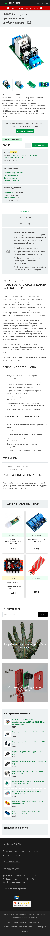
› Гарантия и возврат (25, 927)
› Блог (30, 922)
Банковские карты (10, 178)
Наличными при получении (14, 173)
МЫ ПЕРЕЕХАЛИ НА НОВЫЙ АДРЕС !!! (25, 8)
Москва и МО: (9, 192)
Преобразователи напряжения (29, 155)
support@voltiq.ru (13, 861)
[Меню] (37, 3)
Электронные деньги (11, 181)
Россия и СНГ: (9, 198)
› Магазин (22, 922)
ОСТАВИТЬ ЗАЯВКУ (25, 131)
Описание (25, 211)
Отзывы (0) (25, 224)
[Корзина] (47, 3)
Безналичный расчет (11, 175)
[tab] (25, 211)
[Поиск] (42, 3)
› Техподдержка (40, 927)
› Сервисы (37, 922)
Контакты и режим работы (14, 889)
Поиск (43, 614)
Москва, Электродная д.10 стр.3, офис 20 (22, 851)
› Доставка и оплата (10, 927)
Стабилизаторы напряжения (14, 157)
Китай (18, 160)
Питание (15, 155)
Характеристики (25, 218)
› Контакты (24, 931)
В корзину (41, 145)
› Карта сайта (13, 922)
